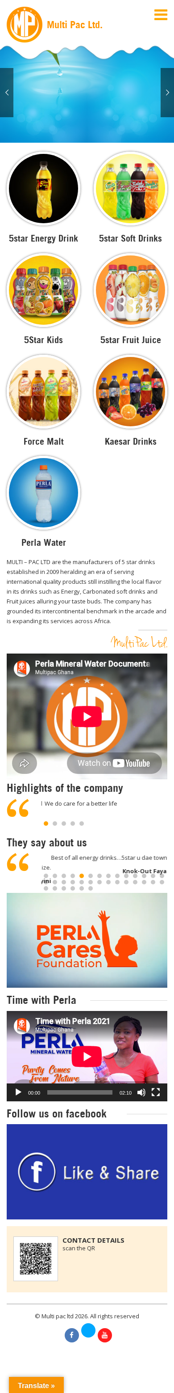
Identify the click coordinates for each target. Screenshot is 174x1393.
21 (99, 882)
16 (55, 882)
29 (46, 888)
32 (72, 888)
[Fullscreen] (155, 1092)
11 (135, 876)
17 (64, 882)
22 (108, 882)
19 (81, 882)
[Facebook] (72, 1335)
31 (64, 888)
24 (126, 882)
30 (55, 888)
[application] (87, 1056)
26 (144, 882)
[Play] (18, 1092)
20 (90, 882)
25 (135, 882)
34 (90, 888)
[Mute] (141, 1092)
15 (46, 882)
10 (126, 876)
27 (153, 882)
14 (162, 876)
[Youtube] (105, 1335)
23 (117, 882)
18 (72, 882)
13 (153, 876)
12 (144, 876)
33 (81, 888)
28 (162, 882)
